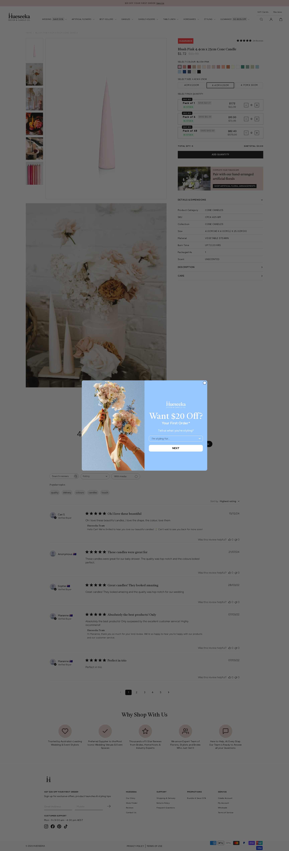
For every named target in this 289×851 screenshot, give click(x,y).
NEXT (175, 448)
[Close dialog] (204, 383)
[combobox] (175, 438)
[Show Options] (199, 438)
